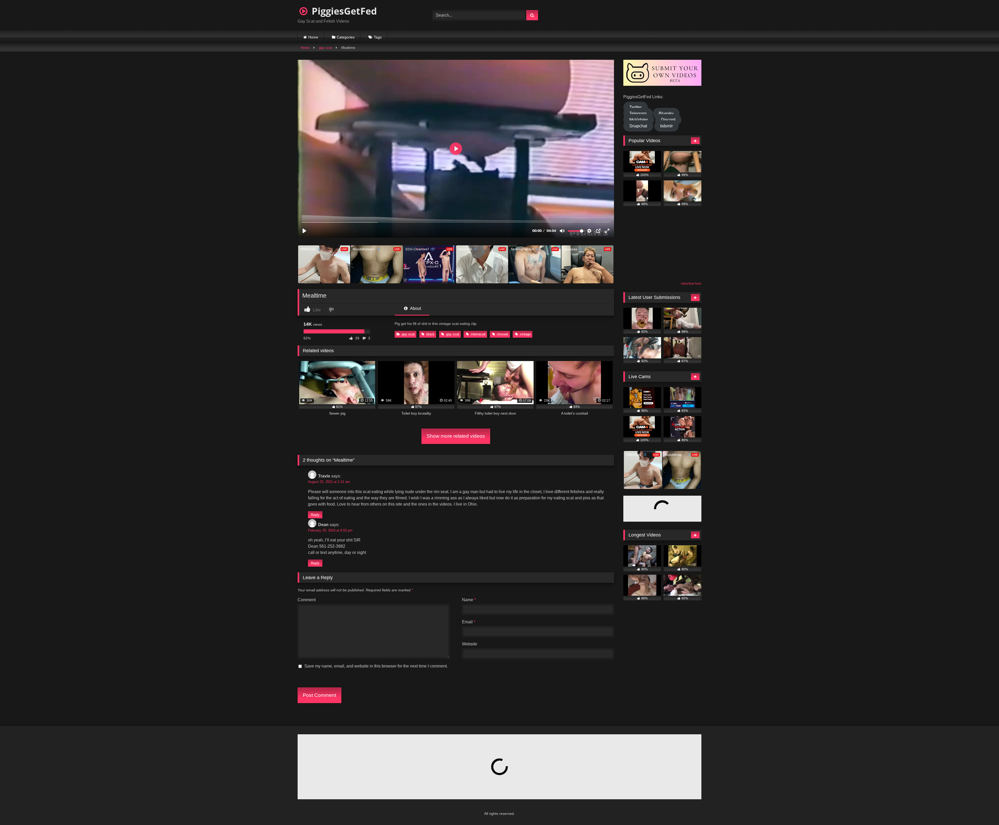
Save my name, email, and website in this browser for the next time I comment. (376, 666)
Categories (346, 37)
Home (313, 37)
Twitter (635, 107)
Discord (668, 119)
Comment (307, 600)
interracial (478, 334)
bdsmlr (666, 126)
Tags (378, 37)
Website (469, 644)
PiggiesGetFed (343, 11)
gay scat (325, 48)
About (415, 308)
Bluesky (666, 113)
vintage (525, 334)
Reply (315, 515)
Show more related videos (456, 436)
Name (469, 600)
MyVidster (638, 119)
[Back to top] (982, 809)
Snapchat (638, 126)
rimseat (502, 334)
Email (468, 622)
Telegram (637, 113)
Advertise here (691, 283)
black (430, 334)
